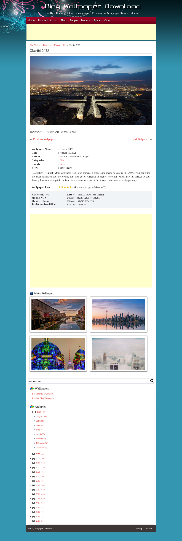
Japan (62, 164)
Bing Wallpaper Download (41, 44)
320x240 (88, 197)
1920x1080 (91, 194)
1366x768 (71, 194)
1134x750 (89, 201)
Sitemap (139, 528)
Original (100, 194)
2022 (40, 467)
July (40, 420)
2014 (40, 502)
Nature (42, 20)
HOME (149, 528)
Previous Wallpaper (44, 139)
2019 (40, 480)
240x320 (70, 197)
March (41, 438)
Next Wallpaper (140, 139)
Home (31, 20)
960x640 (70, 201)
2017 (40, 489)
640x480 (96, 197)
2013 (40, 507)
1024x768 (71, 204)
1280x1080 (81, 204)
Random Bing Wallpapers (43, 398)
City (65, 44)
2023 (40, 462)
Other (107, 20)
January (41, 447)
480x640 (79, 197)
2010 (40, 520)
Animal (53, 20)
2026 (41, 411)
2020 (40, 476)
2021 (40, 471)
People (74, 20)
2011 (39, 516)
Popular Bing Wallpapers (42, 393)
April (40, 434)
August (41, 416)
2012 (40, 511)
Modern (85, 20)
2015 (40, 498)
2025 (40, 454)
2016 (40, 494)
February (42, 442)
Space (97, 20)
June (40, 425)
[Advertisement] (91, 32)
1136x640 (80, 201)
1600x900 (81, 194)
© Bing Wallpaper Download (40, 528)
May (40, 429)
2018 (40, 485)
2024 (40, 458)
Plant (63, 20)
